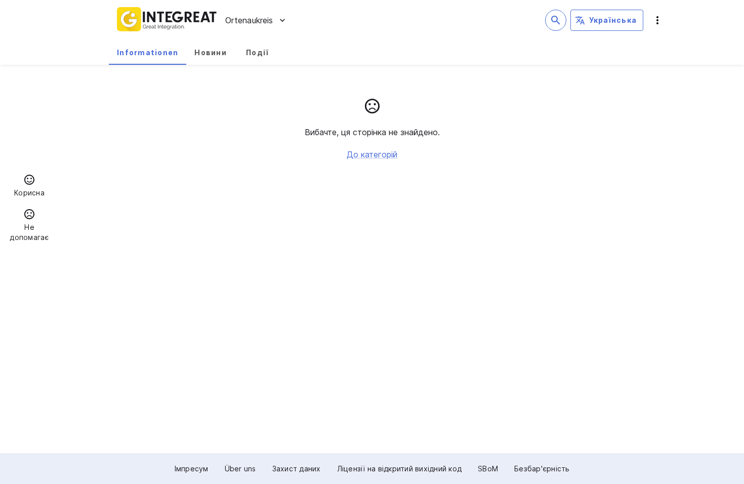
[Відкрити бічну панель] (657, 20)
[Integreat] (167, 20)
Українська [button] (613, 20)
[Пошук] (555, 20)
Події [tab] (257, 52)
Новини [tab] (210, 52)
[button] (29, 187)
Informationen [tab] (147, 52)
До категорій (372, 154)
